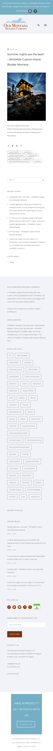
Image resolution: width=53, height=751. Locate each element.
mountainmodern (15, 440)
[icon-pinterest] (25, 607)
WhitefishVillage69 (33, 490)
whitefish (37, 161)
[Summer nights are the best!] (26, 97)
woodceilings (35, 497)
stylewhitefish (26, 475)
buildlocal (27, 152)
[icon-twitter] (14, 607)
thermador (25, 482)
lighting (12, 419)
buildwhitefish (14, 376)
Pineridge (25, 454)
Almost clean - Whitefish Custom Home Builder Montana (25, 570)
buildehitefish (13, 362)
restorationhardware (32, 461)
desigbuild (12, 384)
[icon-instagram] (30, 11)
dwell (11, 398)
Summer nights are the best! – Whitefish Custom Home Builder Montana (25, 59)
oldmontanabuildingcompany (19, 161)
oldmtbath (12, 454)
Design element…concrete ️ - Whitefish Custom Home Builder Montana (24, 528)
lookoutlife (28, 158)
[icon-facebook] (35, 11)
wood (23, 497)
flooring (33, 398)
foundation (13, 405)
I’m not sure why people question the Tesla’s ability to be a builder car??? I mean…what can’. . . (26, 557)
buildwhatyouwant (15, 369)
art (10, 355)
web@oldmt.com (14, 664)
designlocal (13, 391)
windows (12, 497)
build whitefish (14, 152)
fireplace (22, 398)
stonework (12, 475)
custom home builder (16, 155)
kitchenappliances (15, 412)
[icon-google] (30, 607)
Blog (12, 262)
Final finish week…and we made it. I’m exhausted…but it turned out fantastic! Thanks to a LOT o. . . (26, 583)
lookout (23, 419)
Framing (25, 405)
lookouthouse (36, 419)
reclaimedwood (14, 461)
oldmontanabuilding (34, 440)
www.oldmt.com (13, 667)
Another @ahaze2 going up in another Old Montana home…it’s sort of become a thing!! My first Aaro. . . (26, 543)
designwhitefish (14, 158)
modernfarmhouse (28, 426)
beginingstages (22, 355)
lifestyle (30, 412)
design (24, 384)
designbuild (33, 155)
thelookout (12, 482)
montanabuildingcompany (18, 433)
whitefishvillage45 (15, 490)
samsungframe (29, 468)
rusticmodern (13, 468)
